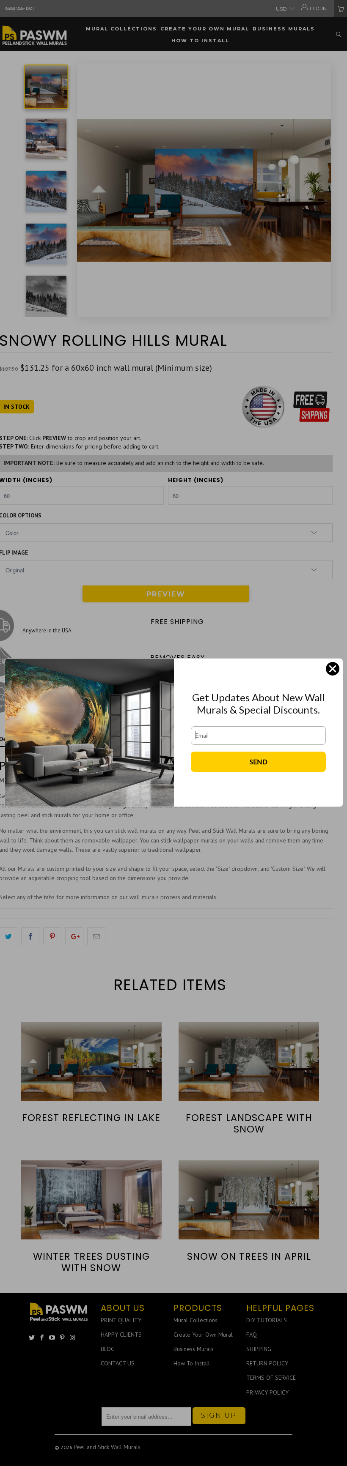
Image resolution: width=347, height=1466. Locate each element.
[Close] (332, 669)
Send (258, 762)
